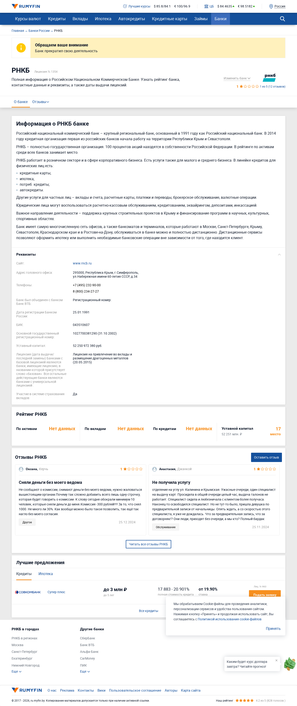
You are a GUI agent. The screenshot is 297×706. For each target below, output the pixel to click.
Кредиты (57, 18)
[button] (148, 254)
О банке (21, 101)
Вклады (80, 18)
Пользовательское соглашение (135, 690)
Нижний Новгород (25, 665)
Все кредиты (148, 611)
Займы (201, 18)
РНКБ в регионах (24, 638)
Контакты (86, 690)
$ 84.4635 (224, 6)
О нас (52, 690)
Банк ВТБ (87, 645)
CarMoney (87, 658)
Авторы (171, 690)
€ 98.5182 (245, 6)
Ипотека (103, 18)
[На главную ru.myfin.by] (27, 690)
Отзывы (39, 101)
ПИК (83, 665)
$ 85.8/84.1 (162, 6)
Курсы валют (28, 18)
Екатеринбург (22, 658)
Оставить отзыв (266, 457)
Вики (101, 690)
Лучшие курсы (139, 6)
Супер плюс (56, 592)
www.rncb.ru (82, 263)
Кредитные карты (169, 18)
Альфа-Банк (89, 652)
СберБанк (87, 638)
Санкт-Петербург (24, 652)
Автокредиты (131, 18)
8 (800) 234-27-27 (86, 291)
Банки (220, 18)
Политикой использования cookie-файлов (229, 619)
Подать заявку (264, 595)
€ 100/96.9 (182, 6)
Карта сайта (190, 690)
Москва (17, 645)
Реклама (67, 690)
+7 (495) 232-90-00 (87, 285)
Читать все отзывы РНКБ (148, 544)
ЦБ (212, 6)
